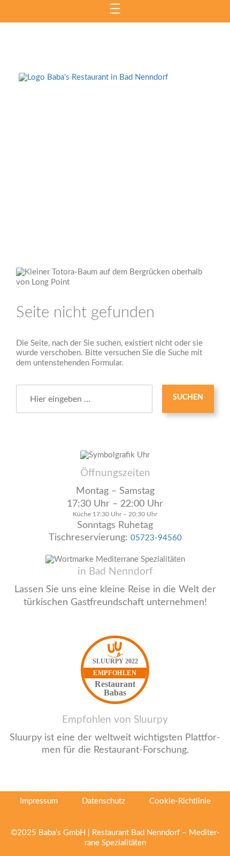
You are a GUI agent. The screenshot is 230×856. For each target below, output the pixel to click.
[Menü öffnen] (115, 8)
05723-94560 (156, 538)
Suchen (188, 397)
